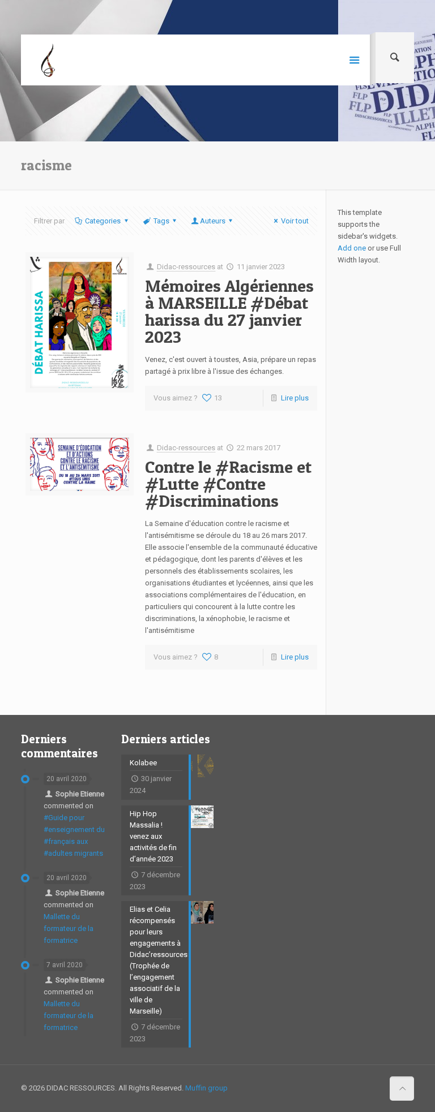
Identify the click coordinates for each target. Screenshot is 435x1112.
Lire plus (295, 398)
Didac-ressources (186, 266)
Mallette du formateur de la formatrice (68, 928)
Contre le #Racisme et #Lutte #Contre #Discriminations (228, 483)
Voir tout (295, 221)
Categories (103, 221)
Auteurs (212, 221)
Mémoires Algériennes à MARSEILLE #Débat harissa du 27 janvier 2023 (229, 311)
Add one (352, 248)
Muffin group (206, 1088)
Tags (161, 221)
